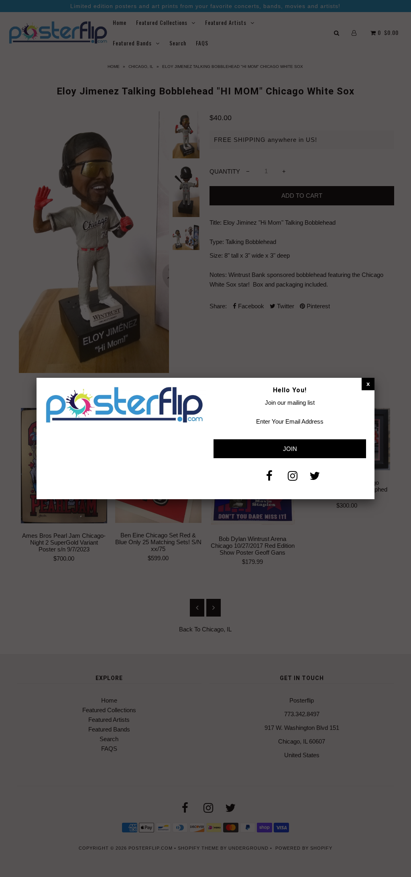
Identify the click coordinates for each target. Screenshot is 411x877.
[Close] (368, 384)
